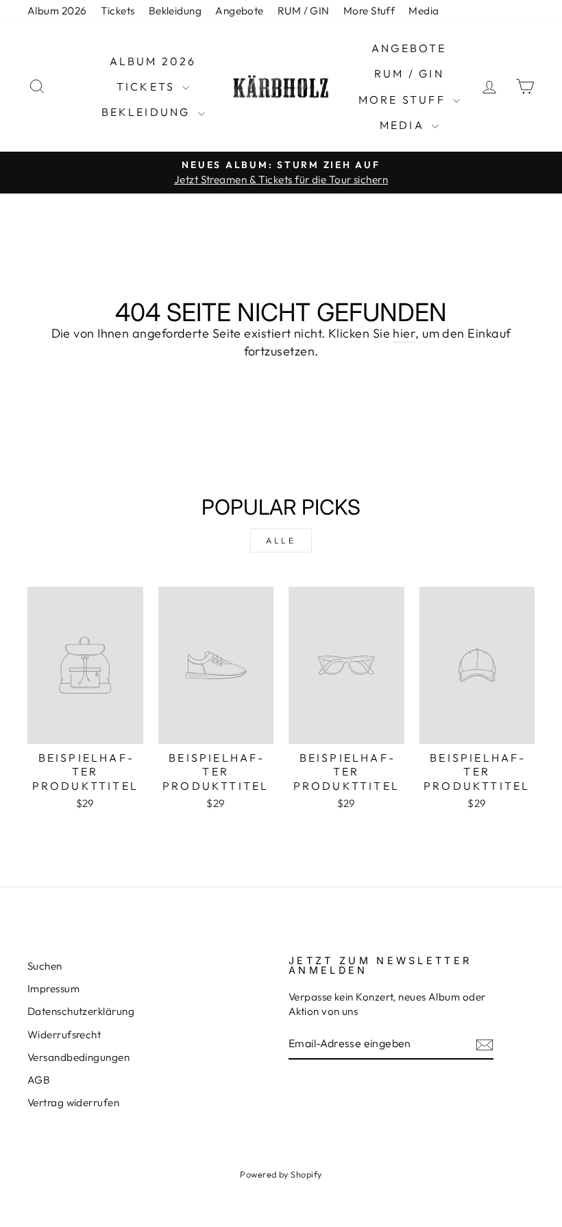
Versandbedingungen (78, 1057)
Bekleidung (175, 10)
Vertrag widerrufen (73, 1102)
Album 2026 (57, 10)
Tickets (118, 10)
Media (423, 10)
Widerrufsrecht (64, 1034)
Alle (280, 540)
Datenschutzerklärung (80, 1011)
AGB (38, 1079)
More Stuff (369, 10)
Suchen (44, 965)
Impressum (53, 988)
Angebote (239, 10)
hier (404, 333)
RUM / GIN (304, 10)
